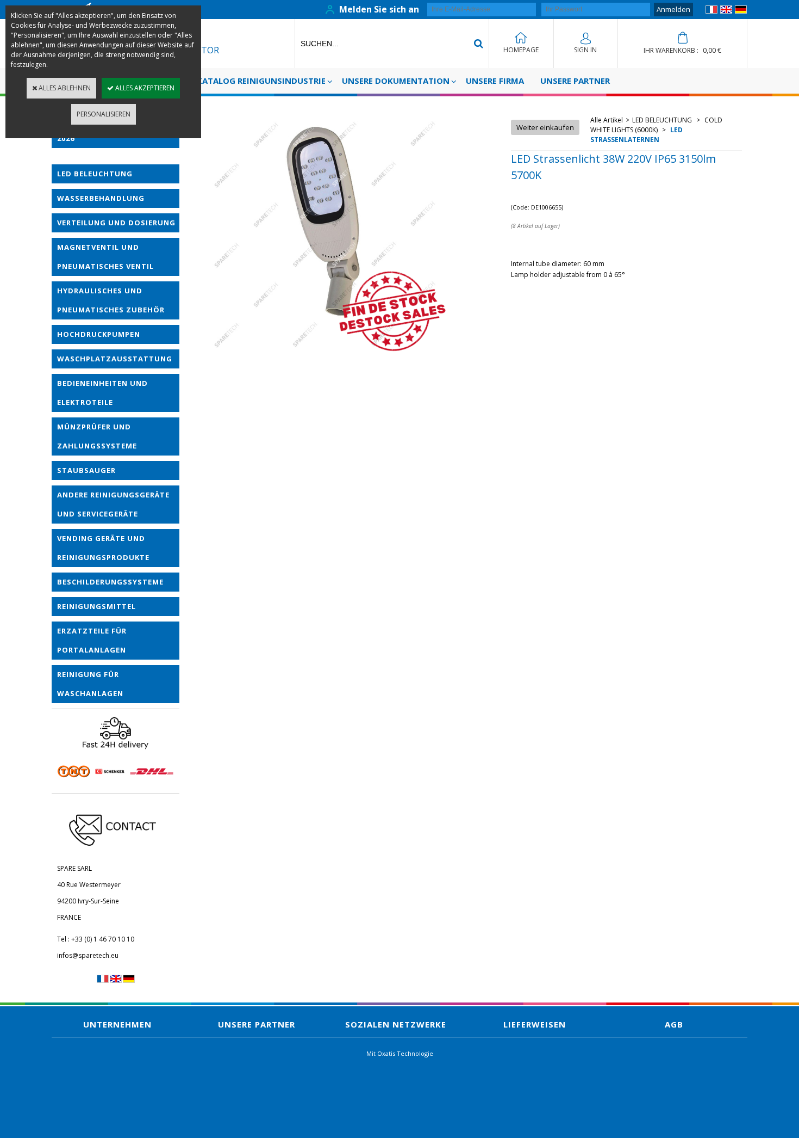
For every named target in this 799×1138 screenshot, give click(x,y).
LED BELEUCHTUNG (95, 174)
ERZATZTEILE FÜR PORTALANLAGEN (92, 640)
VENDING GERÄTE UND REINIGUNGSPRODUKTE (103, 547)
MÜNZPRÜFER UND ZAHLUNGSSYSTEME (97, 436)
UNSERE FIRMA (495, 80)
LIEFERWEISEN (534, 1024)
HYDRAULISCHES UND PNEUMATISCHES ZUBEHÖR (111, 300)
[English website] (726, 11)
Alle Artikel (606, 120)
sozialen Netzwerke (395, 1024)
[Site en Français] (711, 11)
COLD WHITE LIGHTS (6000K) (656, 124)
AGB (674, 1024)
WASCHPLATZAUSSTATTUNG (114, 359)
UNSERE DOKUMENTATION (396, 80)
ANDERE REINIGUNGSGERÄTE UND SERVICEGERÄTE (113, 504)
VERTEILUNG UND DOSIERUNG (116, 222)
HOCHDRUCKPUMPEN (98, 334)
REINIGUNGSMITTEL (96, 606)
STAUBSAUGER (86, 470)
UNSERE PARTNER (575, 80)
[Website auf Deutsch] (741, 11)
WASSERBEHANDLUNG (101, 198)
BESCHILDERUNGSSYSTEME (110, 582)
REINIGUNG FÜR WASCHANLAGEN (90, 683)
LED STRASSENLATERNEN (636, 134)
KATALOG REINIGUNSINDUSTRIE (261, 80)
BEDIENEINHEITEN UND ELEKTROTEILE (102, 392)
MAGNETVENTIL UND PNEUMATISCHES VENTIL (105, 256)
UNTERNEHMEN (117, 1024)
